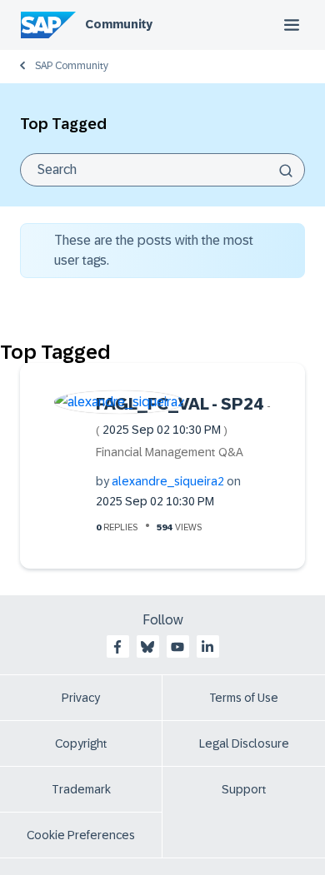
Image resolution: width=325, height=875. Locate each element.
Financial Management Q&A (169, 452)
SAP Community (71, 66)
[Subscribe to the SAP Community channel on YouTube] (177, 647)
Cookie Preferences (81, 835)
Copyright (81, 743)
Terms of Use (243, 697)
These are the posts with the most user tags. (153, 250)
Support (244, 789)
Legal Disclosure (244, 743)
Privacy (81, 697)
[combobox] (162, 169)
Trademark (81, 789)
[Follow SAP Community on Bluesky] (147, 647)
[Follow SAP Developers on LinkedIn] (207, 647)
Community (118, 24)
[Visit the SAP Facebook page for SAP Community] (117, 647)
